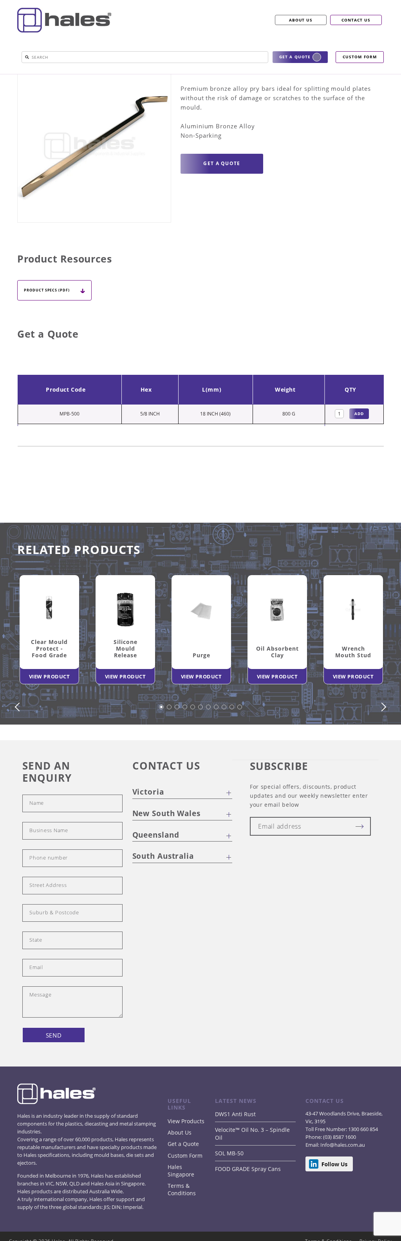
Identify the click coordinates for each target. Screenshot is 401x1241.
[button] (27, 57)
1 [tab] (161, 738)
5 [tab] (193, 738)
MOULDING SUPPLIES (100, 76)
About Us (179, 1160)
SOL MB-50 (229, 1180)
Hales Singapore (181, 1198)
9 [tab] (224, 738)
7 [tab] (208, 738)
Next (382, 734)
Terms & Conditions (182, 1216)
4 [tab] (185, 738)
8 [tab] (216, 738)
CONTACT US (355, 20)
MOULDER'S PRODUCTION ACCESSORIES (172, 76)
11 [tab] (240, 738)
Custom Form (185, 1183)
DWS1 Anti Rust (235, 1141)
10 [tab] (232, 738)
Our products (53, 76)
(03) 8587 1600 (339, 1164)
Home (25, 76)
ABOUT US (301, 20)
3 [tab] (177, 738)
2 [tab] (169, 738)
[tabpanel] (49, 659)
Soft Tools (234, 76)
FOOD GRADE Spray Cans (248, 1196)
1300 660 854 (362, 1156)
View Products (186, 1148)
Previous (19, 734)
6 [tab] (201, 738)
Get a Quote (183, 1171)
